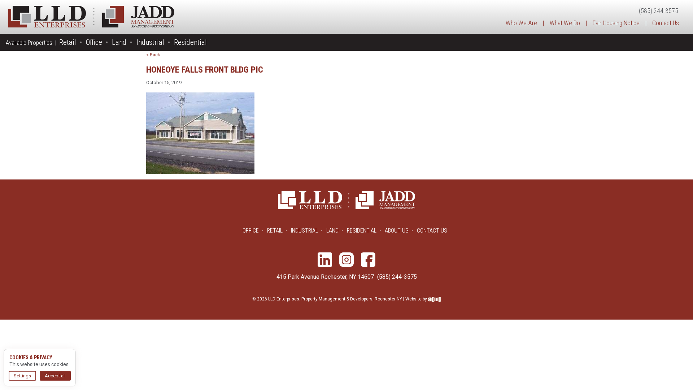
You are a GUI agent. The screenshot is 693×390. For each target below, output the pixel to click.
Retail (67, 42)
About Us (397, 230)
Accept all (55, 375)
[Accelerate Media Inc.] (434, 299)
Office (94, 42)
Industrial (150, 42)
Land (119, 42)
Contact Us (665, 23)
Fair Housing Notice (616, 23)
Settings (22, 375)
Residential (190, 42)
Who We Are (521, 23)
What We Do (565, 23)
